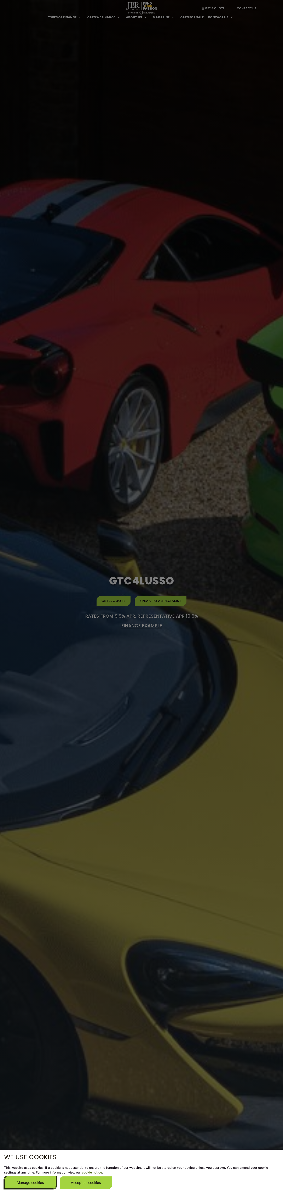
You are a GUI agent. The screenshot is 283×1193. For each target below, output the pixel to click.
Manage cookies (30, 1183)
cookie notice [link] (92, 1172)
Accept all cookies (86, 1183)
